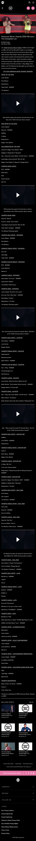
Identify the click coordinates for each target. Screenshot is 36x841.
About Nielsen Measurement (9, 827)
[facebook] (26, 773)
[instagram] (31, 773)
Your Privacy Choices (7, 810)
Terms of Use (5, 830)
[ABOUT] (33, 8)
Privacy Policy (5, 833)
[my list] (28, 8)
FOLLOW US (6, 800)
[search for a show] (29, 2)
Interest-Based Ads (7, 814)
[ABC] (2, 2)
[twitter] (23, 773)
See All (31, 702)
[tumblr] (28, 773)
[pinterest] (33, 773)
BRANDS (5, 793)
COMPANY (6, 787)
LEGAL (4, 806)
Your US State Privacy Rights (9, 823)
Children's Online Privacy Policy (10, 820)
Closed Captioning (6, 817)
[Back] (2, 8)
